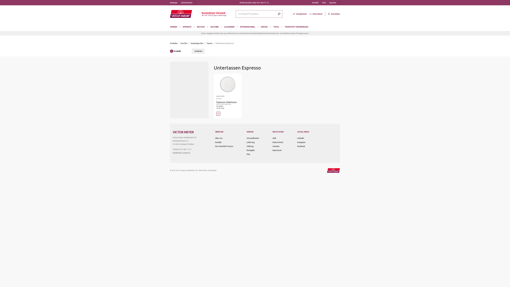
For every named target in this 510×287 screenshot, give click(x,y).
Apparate (187, 27)
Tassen (209, 43)
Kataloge (173, 3)
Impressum (277, 150)
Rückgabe (251, 150)
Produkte (174, 43)
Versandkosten (253, 138)
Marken (173, 27)
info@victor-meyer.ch (181, 153)
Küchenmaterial (247, 27)
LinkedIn (300, 138)
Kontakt (315, 3)
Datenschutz (278, 142)
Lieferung (251, 142)
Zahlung (250, 146)
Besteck (201, 27)
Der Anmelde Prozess (224, 146)
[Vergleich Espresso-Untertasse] (218, 114)
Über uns (219, 138)
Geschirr (214, 27)
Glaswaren (229, 27)
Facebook (301, 146)
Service (264, 27)
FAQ (324, 3)
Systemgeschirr (197, 43)
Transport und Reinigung (296, 27)
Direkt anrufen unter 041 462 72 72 (254, 3)
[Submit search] (279, 14)
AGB (274, 138)
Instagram (301, 142)
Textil (276, 27)
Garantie (276, 146)
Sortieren (198, 51)
